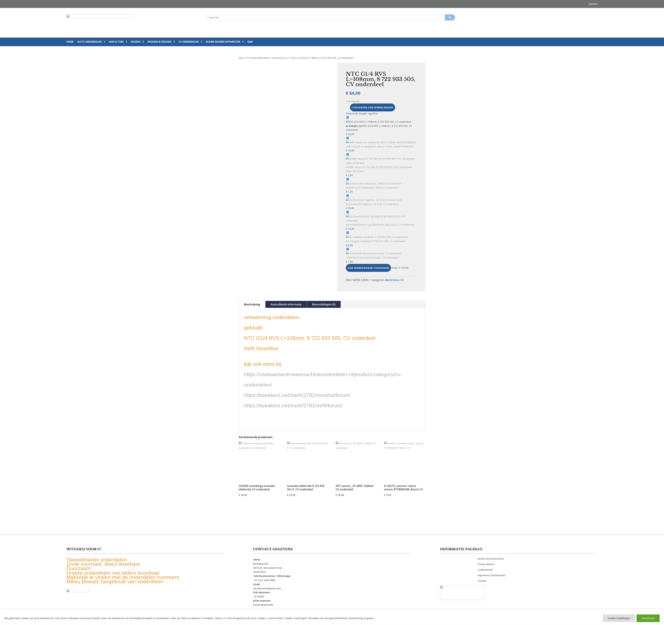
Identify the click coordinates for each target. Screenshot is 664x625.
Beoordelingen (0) (323, 304)
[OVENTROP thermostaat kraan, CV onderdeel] (373, 253)
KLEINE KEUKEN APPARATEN (223, 41)
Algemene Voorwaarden (491, 575)
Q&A (250, 41)
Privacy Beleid (486, 564)
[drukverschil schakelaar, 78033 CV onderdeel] (373, 183)
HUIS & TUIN (116, 41)
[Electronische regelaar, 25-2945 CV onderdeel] (374, 200)
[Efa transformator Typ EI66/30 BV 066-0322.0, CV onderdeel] (381, 220)
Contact (593, 4)
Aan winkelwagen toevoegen (368, 267)
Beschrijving (252, 304)
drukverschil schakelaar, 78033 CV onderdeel (372, 187)
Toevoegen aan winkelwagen (372, 107)
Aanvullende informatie (286, 304)
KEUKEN (135, 41)
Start (241, 58)
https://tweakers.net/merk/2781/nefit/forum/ (293, 405)
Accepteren (648, 618)
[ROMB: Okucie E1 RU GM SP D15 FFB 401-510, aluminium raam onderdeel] (381, 163)
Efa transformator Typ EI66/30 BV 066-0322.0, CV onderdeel (380, 224)
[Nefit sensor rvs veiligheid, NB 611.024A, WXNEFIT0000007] (381, 142)
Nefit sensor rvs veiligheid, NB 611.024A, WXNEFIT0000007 (379, 146)
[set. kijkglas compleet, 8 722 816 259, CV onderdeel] (377, 237)
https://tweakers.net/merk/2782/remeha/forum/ (297, 395)
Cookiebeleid (485, 569)
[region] (332, 617)
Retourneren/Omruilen (491, 558)
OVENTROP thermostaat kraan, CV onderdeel (372, 257)
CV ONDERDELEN (189, 41)
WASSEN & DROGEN (159, 41)
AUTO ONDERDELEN (89, 41)
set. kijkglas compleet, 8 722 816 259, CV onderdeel (375, 241)
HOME (70, 41)
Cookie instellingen (619, 618)
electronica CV (280, 58)
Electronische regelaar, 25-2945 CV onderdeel (372, 204)
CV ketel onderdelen (258, 58)
